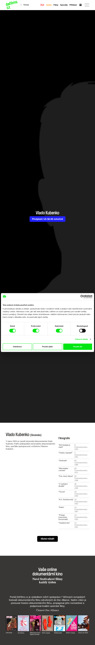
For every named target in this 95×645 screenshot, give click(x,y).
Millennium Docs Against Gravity (35, 633)
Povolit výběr (47, 347)
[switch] (36, 330)
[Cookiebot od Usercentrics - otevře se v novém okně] (82, 296)
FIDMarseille (58, 633)
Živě (42, 5)
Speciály (64, 5)
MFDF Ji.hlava (70, 633)
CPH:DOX (9, 633)
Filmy (56, 5)
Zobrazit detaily (81, 339)
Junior (49, 5)
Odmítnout (17, 347)
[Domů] (12, 5)
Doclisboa (21, 633)
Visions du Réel (83, 633)
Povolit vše (77, 347)
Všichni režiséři (47, 539)
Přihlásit (73, 5)
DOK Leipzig (46, 633)
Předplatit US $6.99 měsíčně (47, 219)
